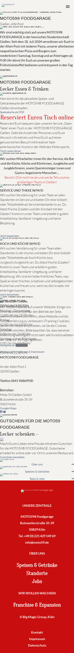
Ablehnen (22, 345)
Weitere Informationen (14, 351)
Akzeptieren (7, 345)
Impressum (37, 351)
